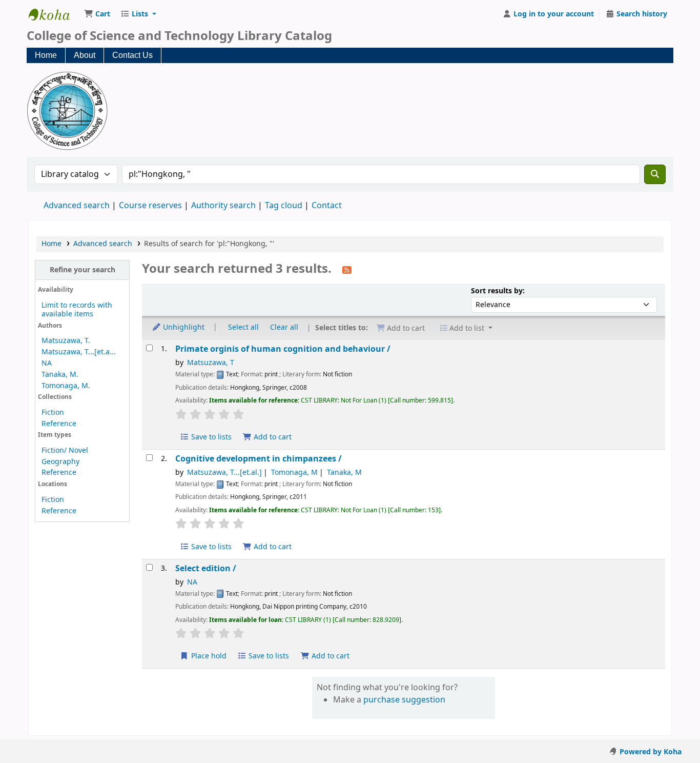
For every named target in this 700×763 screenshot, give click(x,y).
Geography (60, 461)
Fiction (53, 412)
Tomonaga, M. (66, 385)
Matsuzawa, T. (66, 340)
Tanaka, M (344, 472)
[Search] (655, 174)
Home (46, 55)
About (84, 55)
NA (47, 363)
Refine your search (82, 270)
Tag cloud (283, 205)
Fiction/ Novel (65, 450)
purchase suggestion (404, 700)
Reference (59, 423)
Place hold (208, 656)
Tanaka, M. (60, 374)
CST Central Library (54, 14)
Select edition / (205, 568)
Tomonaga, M (294, 472)
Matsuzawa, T (210, 362)
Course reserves (150, 205)
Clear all (284, 327)
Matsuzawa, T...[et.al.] (224, 472)
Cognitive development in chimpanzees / (258, 459)
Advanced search (77, 205)
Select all (243, 327)
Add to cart (272, 437)
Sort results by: (498, 291)
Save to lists (210, 437)
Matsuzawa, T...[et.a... (79, 352)
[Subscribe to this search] (347, 269)
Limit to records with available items (77, 309)
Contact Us (132, 55)
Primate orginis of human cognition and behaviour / (282, 349)
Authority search (223, 205)
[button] (97, 14)
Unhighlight (182, 327)
